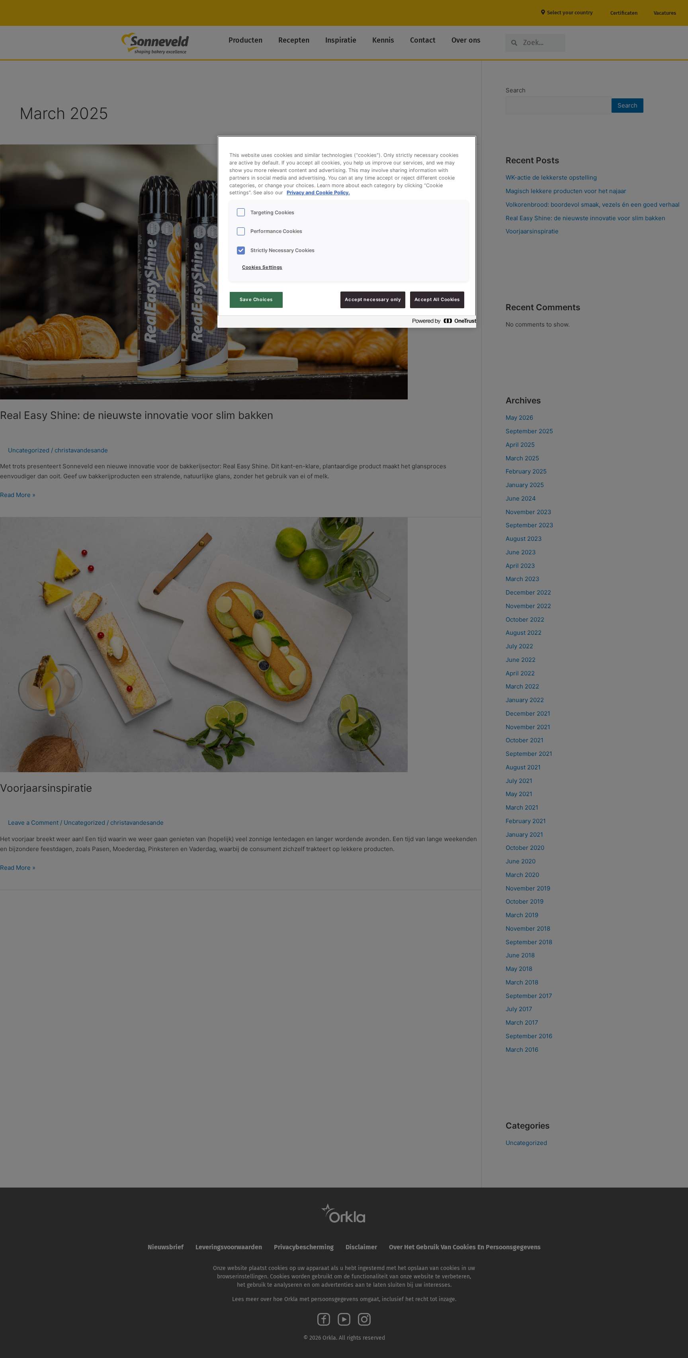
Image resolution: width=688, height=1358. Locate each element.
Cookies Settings (262, 267)
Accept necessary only (373, 299)
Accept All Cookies (437, 299)
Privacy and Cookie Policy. (318, 193)
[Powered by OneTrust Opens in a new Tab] (442, 323)
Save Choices (256, 299)
